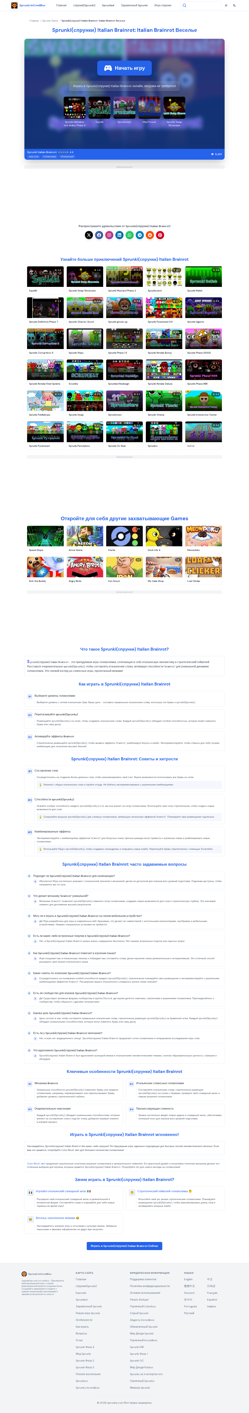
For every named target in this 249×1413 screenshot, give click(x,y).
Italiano (211, 1306)
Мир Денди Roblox (141, 1367)
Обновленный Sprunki (144, 1326)
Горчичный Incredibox (143, 1340)
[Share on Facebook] (99, 235)
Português (190, 1306)
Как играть (82, 1326)
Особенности (84, 1320)
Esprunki (81, 1293)
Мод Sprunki (83, 1354)
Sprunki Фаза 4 (85, 1347)
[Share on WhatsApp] (130, 235)
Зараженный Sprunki (134, 5)
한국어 (188, 1299)
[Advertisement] (124, 192)
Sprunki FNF (137, 1347)
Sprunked (108, 5)
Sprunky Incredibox (88, 1387)
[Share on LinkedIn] (119, 235)
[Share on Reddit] (150, 235)
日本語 (211, 1286)
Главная (61, 5)
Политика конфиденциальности (150, 1286)
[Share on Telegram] (140, 235)
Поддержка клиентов (143, 1279)
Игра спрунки (162, 5)
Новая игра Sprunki (88, 1313)
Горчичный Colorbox (143, 1306)
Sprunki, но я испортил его (146, 1374)
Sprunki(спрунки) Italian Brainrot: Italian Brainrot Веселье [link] (93, 20)
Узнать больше (139, 1299)
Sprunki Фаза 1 (139, 1354)
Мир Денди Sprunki (142, 1333)
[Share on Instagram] (109, 235)
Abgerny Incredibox (142, 1320)
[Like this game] (212, 154)
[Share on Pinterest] (160, 235)
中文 (210, 1279)
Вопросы (81, 1333)
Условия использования (145, 1293)
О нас (79, 1340)
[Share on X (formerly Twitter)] (89, 235)
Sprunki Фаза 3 (85, 1367)
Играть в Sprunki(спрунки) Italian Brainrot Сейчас (124, 1246)
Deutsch (189, 1293)
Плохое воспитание (88, 1374)
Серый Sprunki (139, 1313)
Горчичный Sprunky (142, 1381)
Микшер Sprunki (140, 1387)
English (188, 1279)
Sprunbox (82, 1381)
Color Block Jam (36, 1163)
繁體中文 (189, 1286)
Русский (189, 1313)
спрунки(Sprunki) (84, 5)
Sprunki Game (50, 20)
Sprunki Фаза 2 (85, 1360)
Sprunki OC (137, 1360)
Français (212, 1293)
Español (212, 1299)
